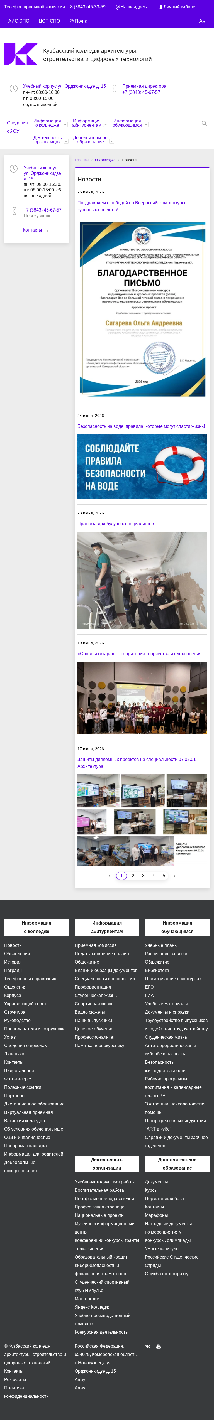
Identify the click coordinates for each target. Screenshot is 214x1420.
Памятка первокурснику (99, 1045)
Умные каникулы (162, 1248)
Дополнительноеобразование (90, 139)
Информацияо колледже (47, 123)
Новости (13, 945)
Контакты (32, 230)
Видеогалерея (19, 1070)
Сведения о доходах (25, 1045)
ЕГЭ (149, 987)
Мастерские (87, 1298)
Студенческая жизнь (96, 995)
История (13, 962)
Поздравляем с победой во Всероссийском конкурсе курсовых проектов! (132, 206)
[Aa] (202, 21)
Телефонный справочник (30, 978)
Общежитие (87, 962)
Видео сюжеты (90, 1012)
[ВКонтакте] (149, 1346)
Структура (14, 1012)
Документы (156, 1182)
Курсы (151, 1190)
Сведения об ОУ (17, 127)
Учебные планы (161, 945)
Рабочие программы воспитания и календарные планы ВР (173, 1087)
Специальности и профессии (105, 978)
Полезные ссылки (22, 1087)
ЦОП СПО (49, 21)
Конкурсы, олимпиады (168, 1240)
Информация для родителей (33, 1154)
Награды (13, 970)
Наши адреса (135, 6)
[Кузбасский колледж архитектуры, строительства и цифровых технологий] (23, 54)
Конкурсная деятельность (101, 1332)
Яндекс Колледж (92, 1307)
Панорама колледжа (25, 1145)
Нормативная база (164, 1198)
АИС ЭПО (18, 21)
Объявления (17, 953)
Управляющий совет (25, 1003)
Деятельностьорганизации (47, 139)
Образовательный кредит (101, 1257)
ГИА (149, 995)
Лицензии (14, 1054)
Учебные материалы (166, 1003)
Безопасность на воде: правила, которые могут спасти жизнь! (141, 426)
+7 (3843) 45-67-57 (141, 92)
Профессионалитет (95, 1037)
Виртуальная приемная (28, 1112)
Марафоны (156, 1215)
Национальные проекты (100, 1215)
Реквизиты (15, 1379)
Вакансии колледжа (24, 1120)
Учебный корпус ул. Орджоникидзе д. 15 (64, 86)
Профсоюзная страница (100, 1207)
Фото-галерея (18, 1079)
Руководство (17, 1020)
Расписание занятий (166, 953)
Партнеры (14, 1095)
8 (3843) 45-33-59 (88, 6)
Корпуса (12, 995)
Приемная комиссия (96, 945)
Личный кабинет (180, 6)
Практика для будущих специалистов (115, 523)
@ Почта (78, 21)
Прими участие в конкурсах (173, 978)
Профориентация (93, 987)
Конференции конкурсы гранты (107, 1240)
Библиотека (157, 970)
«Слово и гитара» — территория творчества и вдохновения (139, 653)
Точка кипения (89, 1248)
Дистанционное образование (34, 1104)
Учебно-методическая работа (105, 1182)
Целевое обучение (94, 1028)
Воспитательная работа (99, 1190)
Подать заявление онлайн (102, 953)
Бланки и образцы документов (106, 970)
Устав (10, 1037)
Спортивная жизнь (94, 1003)
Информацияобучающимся (127, 123)
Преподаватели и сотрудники (34, 1028)
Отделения (15, 987)
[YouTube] (160, 1346)
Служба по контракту (166, 1273)
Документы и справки (167, 1012)
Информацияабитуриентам (86, 123)
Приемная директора (144, 86)
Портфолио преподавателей (104, 1198)
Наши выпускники (93, 1020)
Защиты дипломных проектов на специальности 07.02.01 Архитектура (136, 763)
